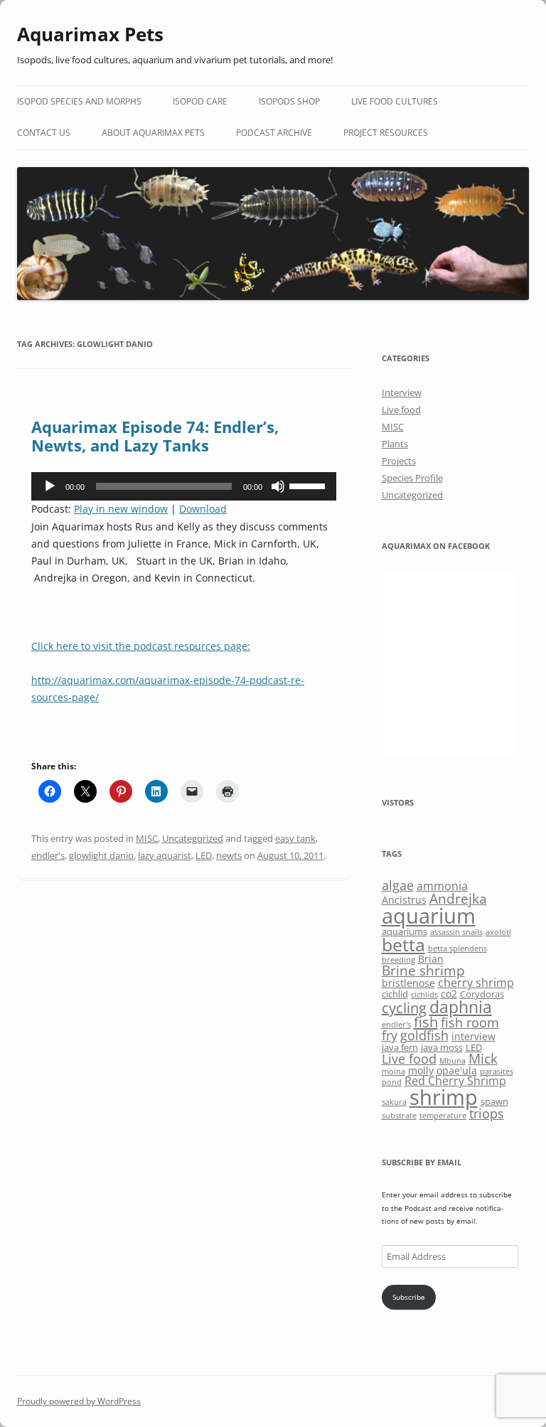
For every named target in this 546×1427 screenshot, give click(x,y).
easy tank (295, 838)
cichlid (395, 994)
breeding (398, 960)
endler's (48, 855)
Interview (402, 392)
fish (426, 1022)
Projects (399, 460)
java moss (442, 1047)
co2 (449, 993)
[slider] (309, 485)
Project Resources (385, 133)
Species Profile (412, 477)
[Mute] (278, 486)
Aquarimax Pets (90, 34)
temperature (442, 1116)
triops (486, 1113)
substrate (399, 1116)
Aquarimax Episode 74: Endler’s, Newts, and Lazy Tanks (155, 436)
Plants (395, 443)
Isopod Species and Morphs (79, 101)
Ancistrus (404, 900)
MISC (147, 838)
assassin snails (456, 932)
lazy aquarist (164, 855)
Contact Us (43, 133)
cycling (404, 1007)
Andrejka (458, 898)
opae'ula (457, 1070)
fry (389, 1035)
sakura (394, 1102)
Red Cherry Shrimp (455, 1081)
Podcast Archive (274, 133)
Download (203, 508)
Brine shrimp (423, 970)
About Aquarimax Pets (153, 133)
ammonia (442, 886)
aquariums (404, 931)
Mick (483, 1058)
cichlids (424, 995)
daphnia (460, 1006)
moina (393, 1071)
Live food (401, 409)
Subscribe (408, 1297)
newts (229, 855)
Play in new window (121, 508)
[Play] (50, 486)
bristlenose (408, 983)
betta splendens (457, 948)
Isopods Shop (289, 101)
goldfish (424, 1035)
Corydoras (482, 994)
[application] (183, 486)
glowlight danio (101, 855)
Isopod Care (200, 101)
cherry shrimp (476, 982)
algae (398, 885)
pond (392, 1082)
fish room (470, 1022)
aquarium (429, 916)
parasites (496, 1071)
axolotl (498, 932)
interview (473, 1036)
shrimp (444, 1097)
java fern (400, 1047)
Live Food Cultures (394, 101)
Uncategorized (192, 838)
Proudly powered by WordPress (79, 1401)
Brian (431, 959)
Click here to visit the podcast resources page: (140, 646)
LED (204, 855)
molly (421, 1070)
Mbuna (452, 1061)
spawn (494, 1101)
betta (403, 944)
